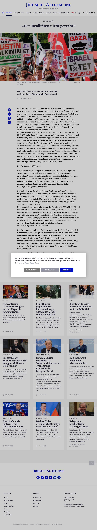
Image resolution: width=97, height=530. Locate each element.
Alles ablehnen (31, 270)
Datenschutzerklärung (32, 263)
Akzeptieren (66, 270)
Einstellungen (50, 270)
